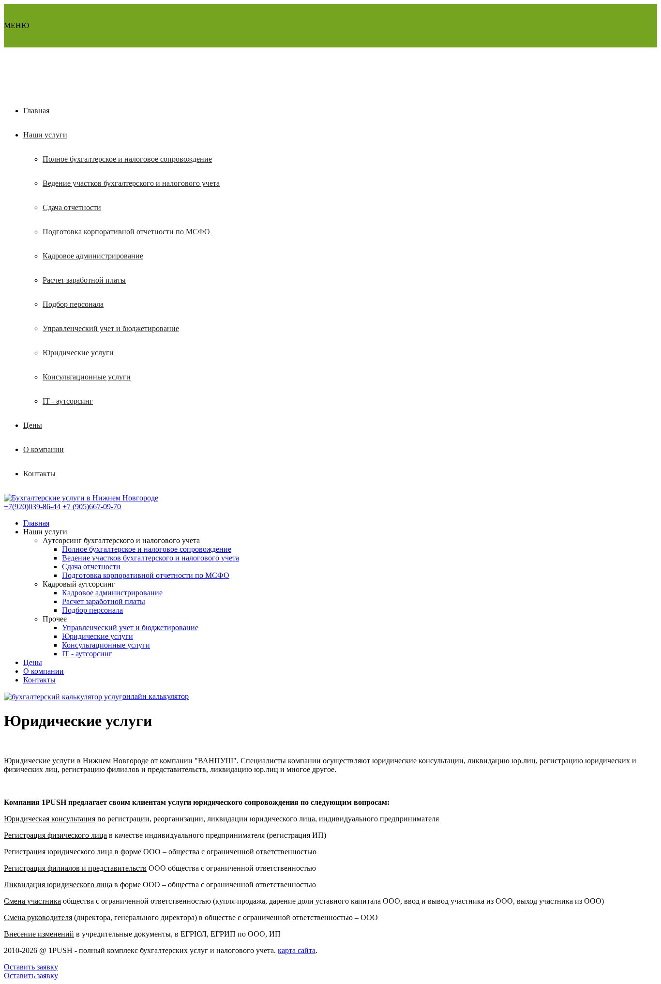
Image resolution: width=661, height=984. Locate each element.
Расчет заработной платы (84, 280)
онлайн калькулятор (155, 696)
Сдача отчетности (72, 207)
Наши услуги (45, 135)
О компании (43, 449)
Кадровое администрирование (93, 256)
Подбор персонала (73, 304)
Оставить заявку (31, 967)
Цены (32, 425)
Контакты (39, 473)
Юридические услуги (78, 352)
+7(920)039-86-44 (32, 506)
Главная (36, 110)
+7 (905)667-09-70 (91, 506)
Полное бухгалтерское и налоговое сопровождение (127, 159)
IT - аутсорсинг (68, 401)
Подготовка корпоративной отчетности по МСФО (126, 231)
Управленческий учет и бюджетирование (111, 328)
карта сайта (296, 950)
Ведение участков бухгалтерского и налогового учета (131, 183)
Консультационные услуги (87, 377)
